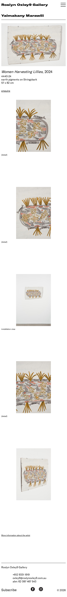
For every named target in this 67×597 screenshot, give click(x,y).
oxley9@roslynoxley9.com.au (29, 577)
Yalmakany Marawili (22, 15)
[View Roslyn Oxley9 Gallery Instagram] (41, 589)
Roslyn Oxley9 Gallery (14, 567)
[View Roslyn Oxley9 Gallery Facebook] (33, 589)
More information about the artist (15, 535)
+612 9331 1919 (21, 574)
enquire (5, 90)
